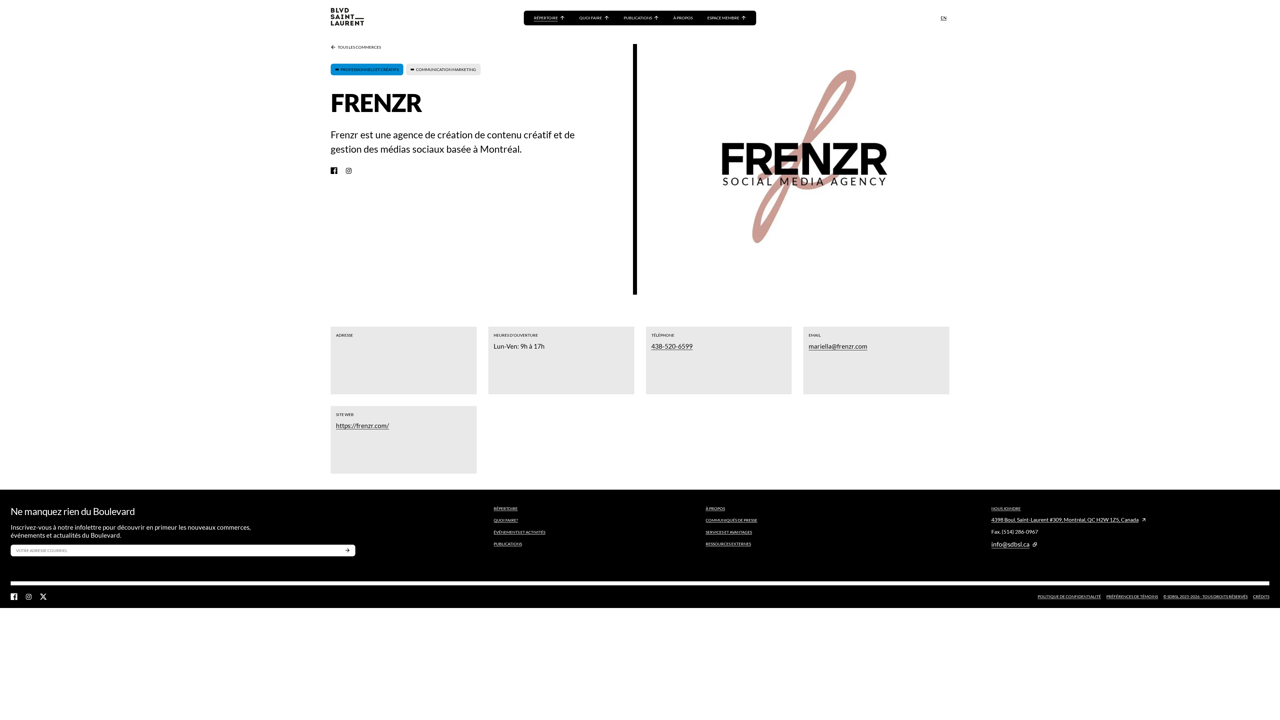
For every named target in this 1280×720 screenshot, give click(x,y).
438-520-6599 (672, 346)
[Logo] (347, 18)
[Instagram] (348, 170)
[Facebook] (334, 170)
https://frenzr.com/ (362, 425)
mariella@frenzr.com (838, 346)
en (944, 18)
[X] (43, 596)
